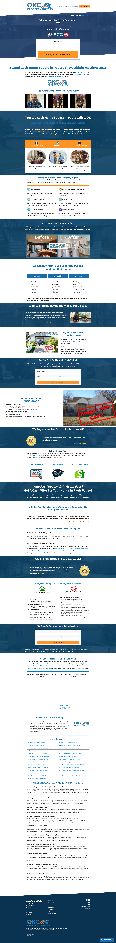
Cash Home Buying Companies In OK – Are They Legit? (40, 751)
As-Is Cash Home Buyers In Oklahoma (36, 764)
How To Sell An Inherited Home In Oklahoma (69, 748)
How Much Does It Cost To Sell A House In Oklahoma (70, 773)
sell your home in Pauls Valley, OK (39, 553)
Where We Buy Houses (85, 906)
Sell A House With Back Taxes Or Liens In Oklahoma (39, 748)
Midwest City (31, 666)
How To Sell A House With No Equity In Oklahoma (39, 756)
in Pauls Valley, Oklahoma (66, 180)
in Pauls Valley (36, 455)
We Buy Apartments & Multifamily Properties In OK (70, 751)
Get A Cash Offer (80, 464)
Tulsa (84, 664)
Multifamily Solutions (85, 911)
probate (57, 551)
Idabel (29, 668)
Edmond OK (29, 914)
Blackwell (49, 668)
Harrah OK (50, 909)
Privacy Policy (87, 910)
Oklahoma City (78, 664)
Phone (47, 47)
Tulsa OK (50, 911)
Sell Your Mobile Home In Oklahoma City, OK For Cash (71, 753)
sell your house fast (81, 72)
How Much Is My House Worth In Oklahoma (68, 742)
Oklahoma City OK (30, 903)
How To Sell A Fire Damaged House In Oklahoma (69, 767)
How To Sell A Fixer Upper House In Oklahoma (38, 770)
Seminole (82, 666)
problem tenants (79, 549)
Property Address (58, 41)
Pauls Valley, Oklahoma (32, 704)
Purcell (34, 668)
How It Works (75, 6)
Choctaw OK (51, 907)
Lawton (56, 666)
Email (68, 47)
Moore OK (28, 910)
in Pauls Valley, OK (77, 341)
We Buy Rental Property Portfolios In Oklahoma (69, 759)
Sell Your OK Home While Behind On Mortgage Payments (71, 770)
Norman (48, 666)
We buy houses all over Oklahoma (57, 664)
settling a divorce (68, 549)
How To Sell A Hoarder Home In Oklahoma (37, 753)
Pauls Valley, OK (80, 74)
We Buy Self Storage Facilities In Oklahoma (37, 778)
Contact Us (87, 908)
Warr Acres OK (51, 903)
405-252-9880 (85, 15)
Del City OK (28, 908)
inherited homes (40, 551)
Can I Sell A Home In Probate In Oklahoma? (68, 756)
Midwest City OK (30, 905)
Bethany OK (50, 900)
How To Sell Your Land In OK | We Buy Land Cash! (39, 773)
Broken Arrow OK (52, 913)
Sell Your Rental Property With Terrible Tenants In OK (70, 762)
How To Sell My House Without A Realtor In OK (38, 745)
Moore (43, 666)
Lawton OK (50, 916)
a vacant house (49, 551)
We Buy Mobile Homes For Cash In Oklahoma (38, 776)
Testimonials (68, 6)
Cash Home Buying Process (55, 77)
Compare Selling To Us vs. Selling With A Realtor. (58, 583)
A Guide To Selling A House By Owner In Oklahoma (70, 745)
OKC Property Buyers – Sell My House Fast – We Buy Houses (43, 720)
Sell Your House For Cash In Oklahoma (36, 742)
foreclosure (58, 549)
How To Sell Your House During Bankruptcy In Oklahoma (71, 764)
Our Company (60, 6)
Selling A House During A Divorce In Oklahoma (38, 767)
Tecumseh (39, 668)
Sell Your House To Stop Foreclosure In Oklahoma (39, 759)
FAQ (89, 902)
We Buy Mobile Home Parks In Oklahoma (37, 762)
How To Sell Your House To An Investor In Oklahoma (70, 776)
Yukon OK (50, 905)
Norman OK (29, 912)
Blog (89, 904)
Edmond (38, 666)
